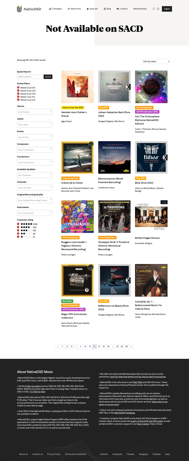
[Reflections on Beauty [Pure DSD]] (114, 280)
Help (167, 454)
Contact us (37, 454)
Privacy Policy (54, 454)
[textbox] (34, 112)
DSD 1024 (137, 382)
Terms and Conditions (75, 454)
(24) (28, 227)
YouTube (156, 454)
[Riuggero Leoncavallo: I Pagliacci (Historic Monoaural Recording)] (77, 216)
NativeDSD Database (124, 413)
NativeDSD (29, 9)
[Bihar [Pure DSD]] (151, 157)
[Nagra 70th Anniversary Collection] (77, 280)
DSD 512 (150, 382)
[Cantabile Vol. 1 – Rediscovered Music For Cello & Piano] (151, 280)
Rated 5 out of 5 (28, 91)
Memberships (140, 9)
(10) (28, 231)
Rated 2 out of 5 (27, 100)
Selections (76, 9)
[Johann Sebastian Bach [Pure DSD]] (114, 87)
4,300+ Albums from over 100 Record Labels (63, 381)
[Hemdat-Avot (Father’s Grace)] (77, 87)
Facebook (117, 454)
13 (108, 347)
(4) (28, 234)
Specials (94, 9)
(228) (29, 224)
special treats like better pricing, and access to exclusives (138, 377)
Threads (130, 454)
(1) (28, 237)
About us (23, 454)
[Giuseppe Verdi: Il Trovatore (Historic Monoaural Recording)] (114, 216)
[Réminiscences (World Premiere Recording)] (114, 157)
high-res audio (33, 386)
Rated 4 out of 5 (28, 94)
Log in (167, 9)
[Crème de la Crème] (77, 157)
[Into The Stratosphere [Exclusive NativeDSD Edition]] (151, 87)
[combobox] (34, 112)
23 (126, 347)
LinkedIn (104, 454)
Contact (124, 9)
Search (48, 77)
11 (99, 347)
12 (104, 347)
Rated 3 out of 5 (27, 88)
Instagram (143, 454)
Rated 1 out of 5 (27, 97)
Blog (109, 9)
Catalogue (57, 9)
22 (122, 347)
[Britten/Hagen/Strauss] (151, 216)
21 (117, 347)
